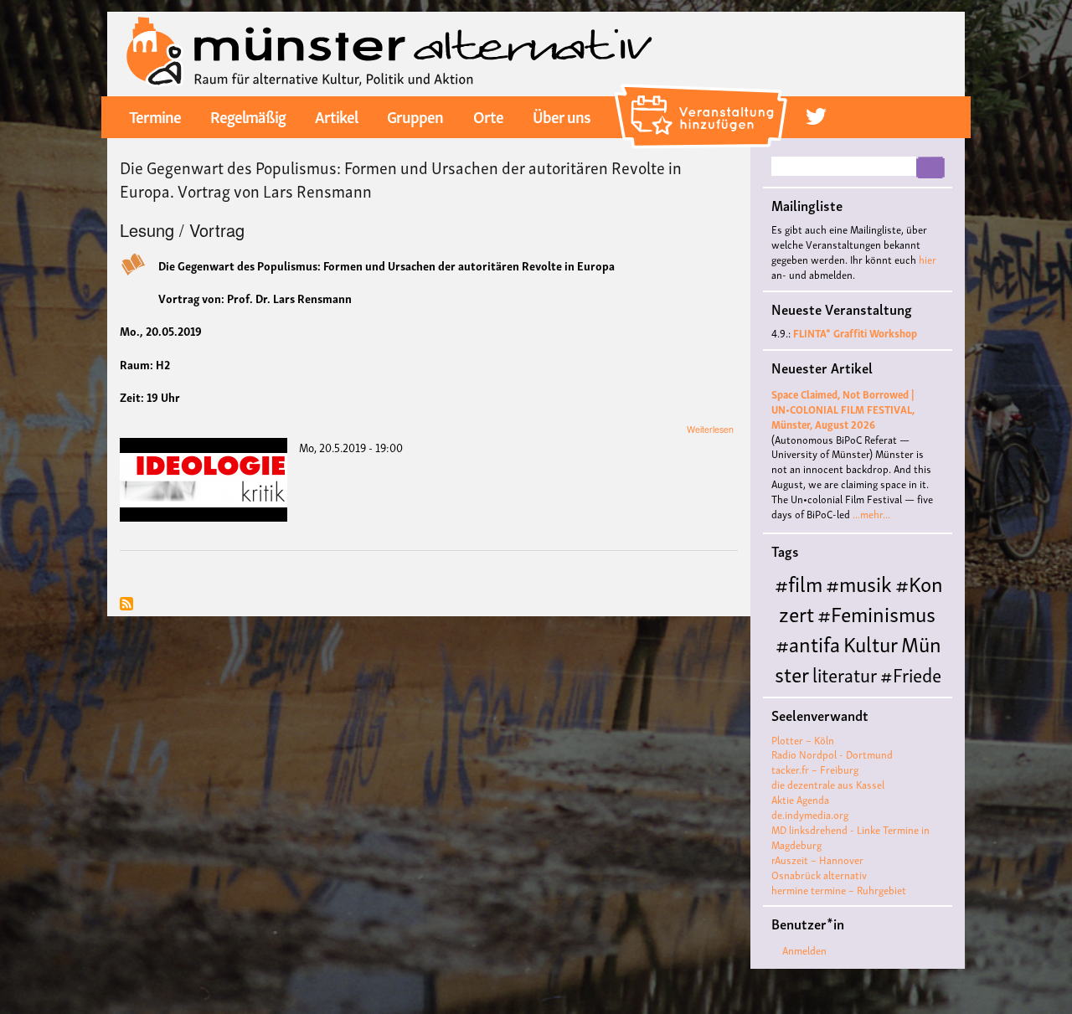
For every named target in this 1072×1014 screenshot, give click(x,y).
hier (927, 259)
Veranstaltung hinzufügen (703, 90)
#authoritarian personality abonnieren (126, 605)
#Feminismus (876, 612)
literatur (844, 673)
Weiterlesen (710, 429)
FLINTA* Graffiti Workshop (855, 333)
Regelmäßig (248, 115)
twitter (816, 116)
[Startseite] (389, 52)
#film (798, 582)
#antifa (808, 642)
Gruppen (415, 115)
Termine (155, 115)
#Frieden (886, 687)
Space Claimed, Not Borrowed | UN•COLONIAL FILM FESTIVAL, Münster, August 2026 (843, 409)
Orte (488, 115)
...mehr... (871, 513)
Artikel (336, 115)
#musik (859, 582)
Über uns (561, 115)
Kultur (870, 642)
